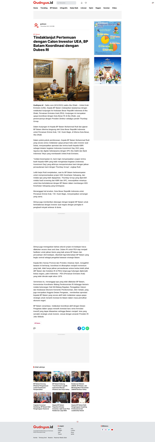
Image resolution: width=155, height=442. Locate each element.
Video (114, 8)
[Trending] (86, 3)
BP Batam (53, 8)
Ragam (98, 8)
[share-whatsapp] (87, 328)
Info (72, 428)
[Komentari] (34, 328)
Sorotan (106, 8)
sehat (72, 434)
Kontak (35, 437)
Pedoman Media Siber (60, 437)
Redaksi (50, 437)
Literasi (83, 8)
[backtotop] (77, 422)
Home (35, 8)
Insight (60, 430)
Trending (43, 8)
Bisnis (59, 428)
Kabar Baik (74, 8)
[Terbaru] (82, 3)
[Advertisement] (61, 227)
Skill (59, 432)
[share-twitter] (83, 328)
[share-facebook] (79, 328)
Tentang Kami (43, 437)
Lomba (73, 430)
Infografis (63, 8)
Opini (91, 8)
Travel (60, 434)
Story (72, 432)
